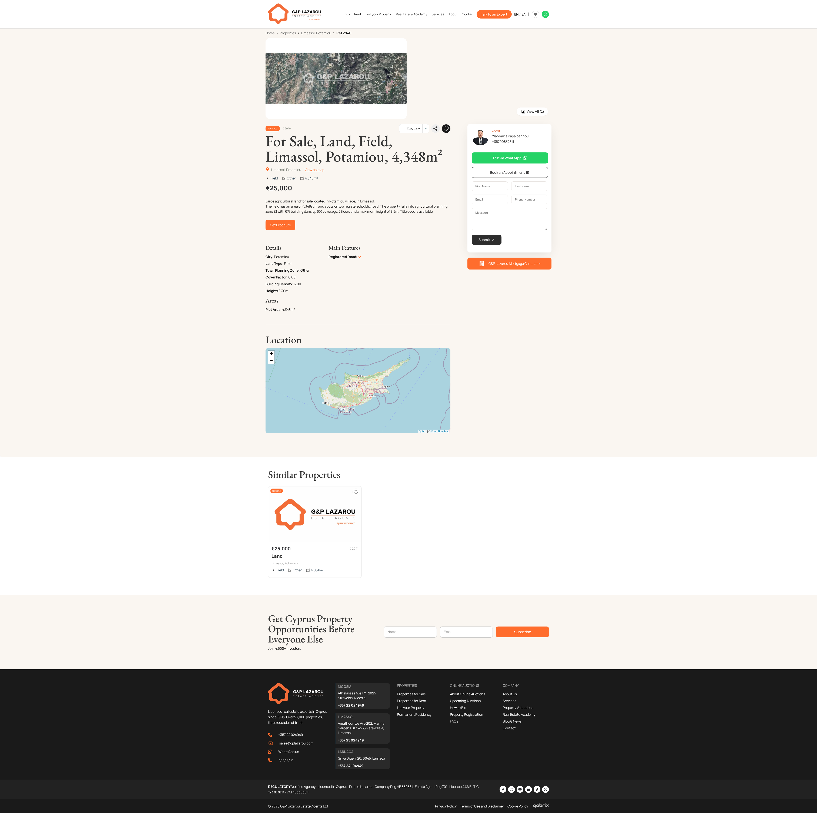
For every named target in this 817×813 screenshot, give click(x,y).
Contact (468, 14)
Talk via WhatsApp (507, 158)
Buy (347, 14)
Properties (288, 33)
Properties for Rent (411, 700)
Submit (484, 239)
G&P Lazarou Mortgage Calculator (514, 263)
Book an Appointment (507, 172)
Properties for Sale (411, 694)
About (453, 14)
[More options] (425, 128)
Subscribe (522, 632)
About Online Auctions (467, 694)
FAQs (454, 721)
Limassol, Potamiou (316, 33)
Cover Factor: (277, 277)
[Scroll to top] (812, 782)
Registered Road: (343, 256)
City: (269, 256)
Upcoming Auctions (465, 700)
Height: (272, 290)
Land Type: (274, 263)
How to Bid (458, 707)
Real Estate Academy (411, 14)
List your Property (379, 14)
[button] (271, 354)
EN (516, 14)
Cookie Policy (517, 806)
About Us (510, 694)
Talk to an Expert (494, 14)
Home (270, 33)
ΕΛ (523, 14)
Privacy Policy (446, 806)
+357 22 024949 (290, 734)
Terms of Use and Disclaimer (482, 806)
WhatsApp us (288, 751)
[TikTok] (537, 789)
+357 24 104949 (350, 765)
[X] (545, 789)
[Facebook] (503, 789)
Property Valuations (518, 707)
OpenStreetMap (440, 431)
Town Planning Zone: (283, 270)
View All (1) (535, 111)
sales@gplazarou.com (296, 743)
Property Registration (466, 714)
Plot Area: (273, 309)
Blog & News (512, 721)
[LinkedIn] (528, 789)
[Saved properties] (535, 14)
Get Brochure (280, 225)
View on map (314, 169)
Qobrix (423, 431)
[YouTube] (520, 789)
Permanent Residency (414, 714)
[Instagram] (511, 789)
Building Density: (279, 284)
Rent (357, 14)
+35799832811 (503, 141)
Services (437, 14)
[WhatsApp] (545, 14)
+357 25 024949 (351, 740)
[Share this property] (435, 128)
